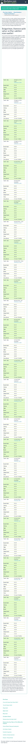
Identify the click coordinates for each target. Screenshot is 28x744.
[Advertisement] (14, 64)
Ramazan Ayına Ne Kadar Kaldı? (10, 719)
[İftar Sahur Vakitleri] (8, 2)
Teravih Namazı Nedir (7, 705)
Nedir (5, 708)
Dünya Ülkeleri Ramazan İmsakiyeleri (11, 726)
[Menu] (25, 2)
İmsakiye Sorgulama (7, 732)
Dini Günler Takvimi (7, 729)
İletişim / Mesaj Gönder (8, 737)
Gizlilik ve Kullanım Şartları (9, 734)
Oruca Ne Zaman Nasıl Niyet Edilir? (10, 702)
